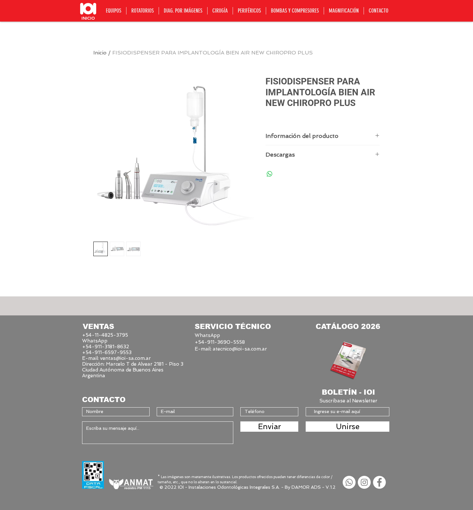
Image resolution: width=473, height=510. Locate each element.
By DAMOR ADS (303, 487)
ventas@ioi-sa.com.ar (125, 358)
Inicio (100, 53)
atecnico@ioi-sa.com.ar (240, 349)
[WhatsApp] (349, 482)
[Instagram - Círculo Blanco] (364, 482)
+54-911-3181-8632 (105, 347)
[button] (113, 10)
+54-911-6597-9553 (107, 352)
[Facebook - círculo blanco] (379, 482)
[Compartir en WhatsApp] (270, 174)
